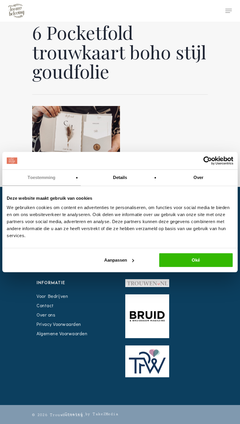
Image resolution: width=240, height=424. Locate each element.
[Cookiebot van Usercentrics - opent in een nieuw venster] (207, 160)
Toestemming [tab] (41, 177)
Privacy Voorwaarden (59, 324)
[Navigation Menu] (228, 11)
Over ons (46, 315)
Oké (196, 260)
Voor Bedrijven (52, 296)
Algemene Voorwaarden (62, 333)
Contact (45, 305)
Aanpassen (115, 260)
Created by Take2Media (91, 414)
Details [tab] (120, 177)
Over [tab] (198, 177)
